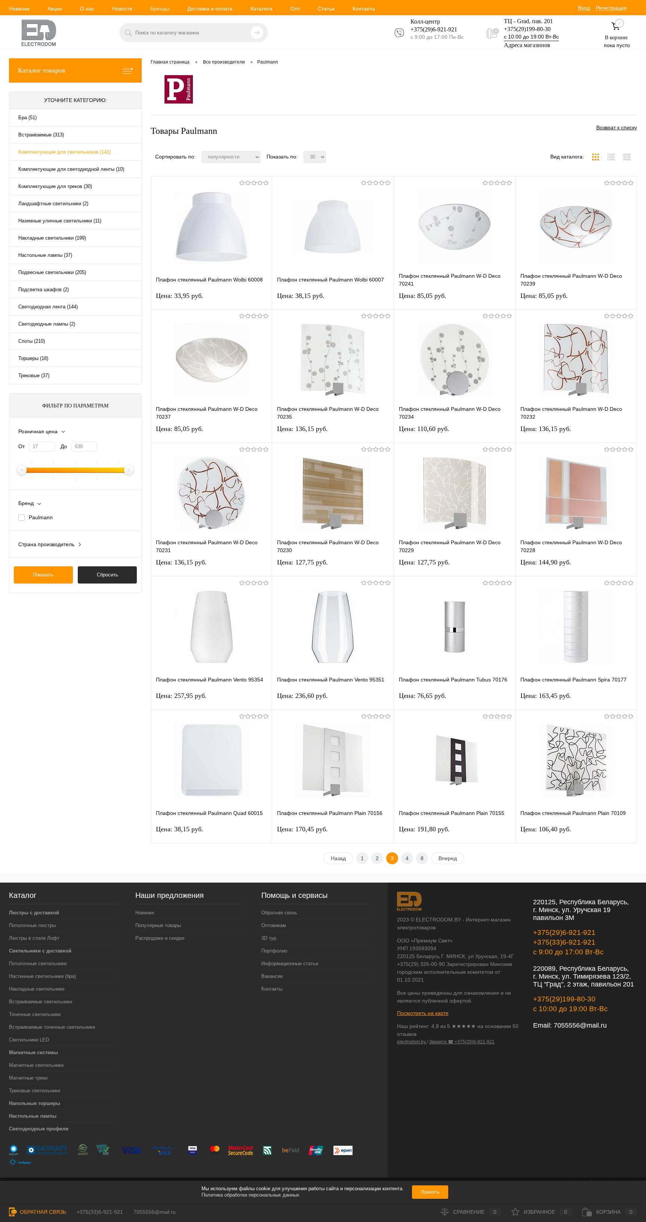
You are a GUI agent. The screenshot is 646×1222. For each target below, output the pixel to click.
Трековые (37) (33, 375)
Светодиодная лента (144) (48, 307)
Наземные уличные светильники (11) (59, 221)
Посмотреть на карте (423, 1013)
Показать (43, 575)
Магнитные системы (33, 1052)
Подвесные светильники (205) (52, 272)
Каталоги (261, 9)
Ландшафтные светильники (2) (53, 203)
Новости (122, 9)
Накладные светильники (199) (52, 238)
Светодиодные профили (38, 1129)
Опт (295, 9)
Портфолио (274, 951)
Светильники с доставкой (40, 951)
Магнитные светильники (36, 1065)
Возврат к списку (616, 127)
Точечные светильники (35, 1014)
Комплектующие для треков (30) (55, 186)
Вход (584, 8)
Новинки (19, 9)
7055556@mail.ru (580, 1025)
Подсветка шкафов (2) (43, 289)
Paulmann (41, 517)
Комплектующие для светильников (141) (64, 152)
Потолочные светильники (38, 963)
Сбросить (107, 575)
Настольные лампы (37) (45, 255)
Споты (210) (31, 341)
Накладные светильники (36, 989)
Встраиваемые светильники (40, 1001)
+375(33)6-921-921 (564, 942)
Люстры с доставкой (34, 912)
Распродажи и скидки (159, 938)
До (64, 446)
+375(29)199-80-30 (527, 29)
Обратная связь (279, 912)
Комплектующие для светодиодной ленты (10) (71, 169)
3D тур (268, 938)
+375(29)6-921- (429, 29)
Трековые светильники (34, 1090)
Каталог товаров (41, 70)
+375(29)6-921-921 (564, 932)
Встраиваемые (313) (41, 135)
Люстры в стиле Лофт (34, 938)
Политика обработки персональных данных (250, 1195)
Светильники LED (29, 1040)
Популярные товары (158, 925)
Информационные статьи (289, 963)
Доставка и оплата (210, 9)
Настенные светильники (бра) (42, 976)
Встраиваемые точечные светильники (52, 1027)
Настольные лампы (32, 1116)
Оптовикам (273, 925)
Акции (54, 9)
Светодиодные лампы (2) (46, 324)
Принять (430, 1192)
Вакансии (272, 976)
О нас (87, 9)
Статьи (326, 9)
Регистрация (611, 8)
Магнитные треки (28, 1078)
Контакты (364, 9)
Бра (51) (27, 117)
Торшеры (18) (33, 358)
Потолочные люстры (32, 925)
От (21, 446)
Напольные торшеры (34, 1103)
